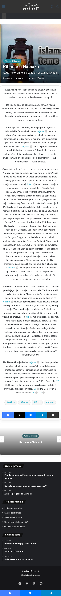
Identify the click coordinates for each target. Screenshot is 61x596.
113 (40, 392)
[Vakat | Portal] (30, 6)
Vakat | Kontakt (30, 571)
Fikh (37, 402)
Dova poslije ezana (13, 517)
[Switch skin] (52, 7)
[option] (30, 439)
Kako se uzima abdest (14, 527)
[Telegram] (41, 415)
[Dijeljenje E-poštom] (53, 415)
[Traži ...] (57, 7)
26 (33, 392)
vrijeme (40, 131)
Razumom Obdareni (30, 442)
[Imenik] (3, 7)
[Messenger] (30, 415)
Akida (11, 402)
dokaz (30, 184)
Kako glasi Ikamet (12, 513)
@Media (8, 78)
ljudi (27, 317)
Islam (50, 402)
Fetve (25, 402)
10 (34, 388)
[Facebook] (8, 415)
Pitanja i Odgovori (12, 61)
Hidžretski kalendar (13, 508)
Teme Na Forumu (14, 501)
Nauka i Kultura (30, 436)
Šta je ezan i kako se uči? (16, 522)
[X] (19, 415)
